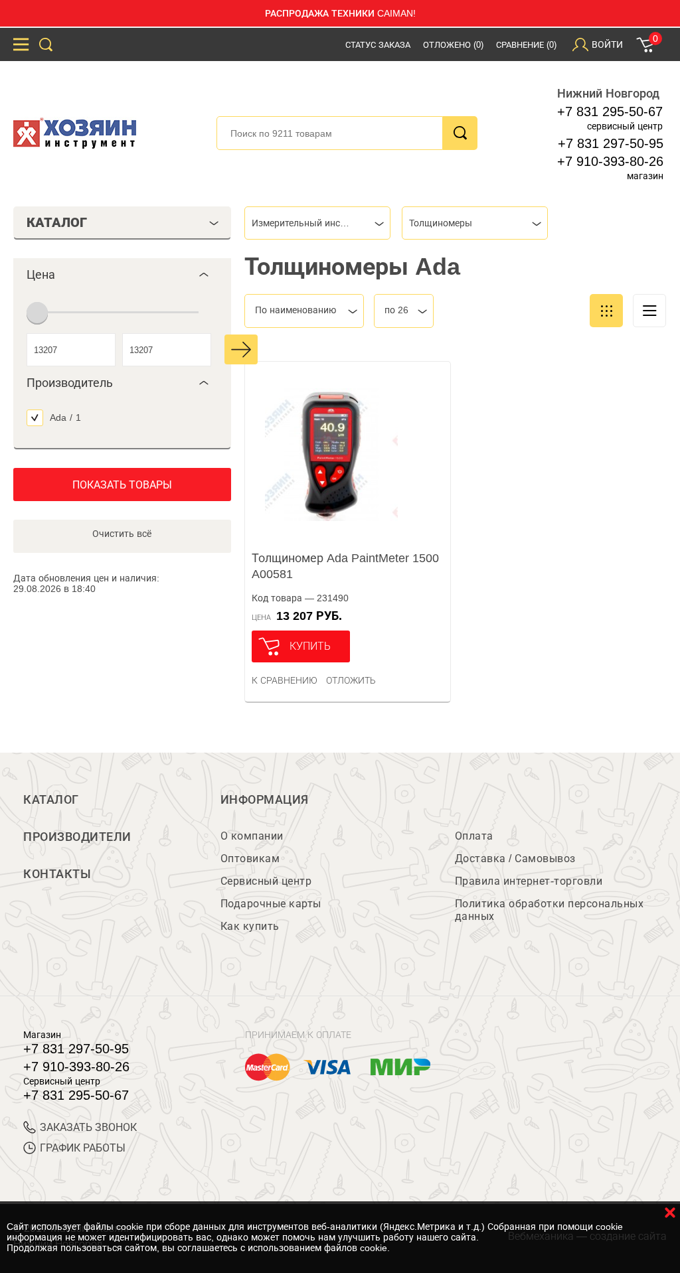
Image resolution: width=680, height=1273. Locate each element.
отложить (351, 680)
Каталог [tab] (57, 222)
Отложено (453, 45)
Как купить (250, 926)
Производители (77, 837)
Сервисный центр (266, 881)
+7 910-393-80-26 (610, 161)
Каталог (51, 799)
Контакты (57, 874)
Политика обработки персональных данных (549, 910)
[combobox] (317, 223)
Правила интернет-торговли (529, 881)
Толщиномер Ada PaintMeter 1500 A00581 (345, 566)
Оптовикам (250, 858)
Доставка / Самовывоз (515, 858)
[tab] (122, 274)
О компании (252, 836)
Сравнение (526, 45)
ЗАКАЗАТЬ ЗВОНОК (88, 1127)
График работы (83, 1148)
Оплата (474, 836)
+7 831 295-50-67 (610, 111)
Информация (264, 799)
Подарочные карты (270, 903)
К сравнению (284, 680)
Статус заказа (377, 45)
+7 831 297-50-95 (610, 143)
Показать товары (122, 484)
